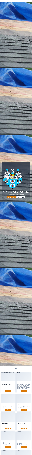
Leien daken (19, 442)
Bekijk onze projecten (21, 197)
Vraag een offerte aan (11, 197)
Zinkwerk (3, 404)
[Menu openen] (30, 1)
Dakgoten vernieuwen (21, 423)
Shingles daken (4, 442)
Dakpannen (19, 383)
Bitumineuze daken (5, 423)
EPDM (18, 404)
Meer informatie (8, 409)
